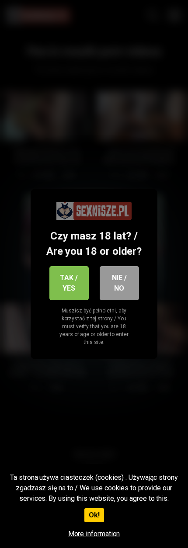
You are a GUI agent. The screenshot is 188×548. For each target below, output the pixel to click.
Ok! (94, 515)
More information (94, 534)
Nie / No (119, 283)
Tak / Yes (69, 283)
